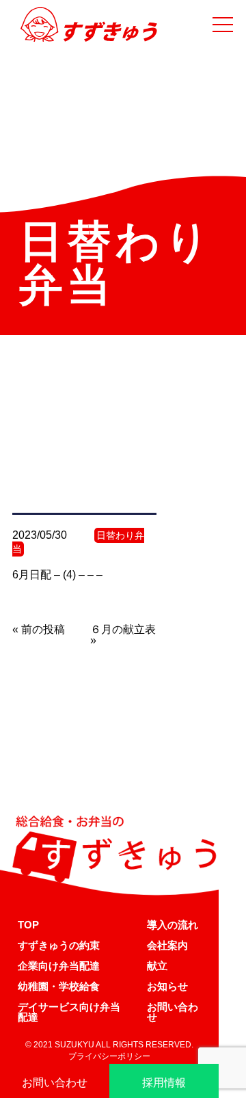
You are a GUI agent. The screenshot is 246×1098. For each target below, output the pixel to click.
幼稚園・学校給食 (59, 986)
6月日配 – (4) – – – (57, 574)
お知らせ (167, 986)
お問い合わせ (172, 1012)
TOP (28, 925)
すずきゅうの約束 (59, 945)
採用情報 (164, 1082)
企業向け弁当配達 (59, 966)
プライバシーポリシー (109, 1056)
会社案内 (167, 945)
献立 (157, 966)
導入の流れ (172, 925)
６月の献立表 (123, 629)
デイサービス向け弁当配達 (69, 1012)
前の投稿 (43, 629)
